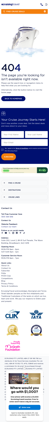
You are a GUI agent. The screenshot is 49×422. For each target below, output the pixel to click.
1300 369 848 (7, 217)
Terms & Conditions (9, 286)
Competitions (7, 278)
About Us (5, 265)
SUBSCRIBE (8, 157)
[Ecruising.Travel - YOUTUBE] (6, 233)
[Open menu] (46, 5)
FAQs (3, 273)
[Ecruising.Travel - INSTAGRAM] (13, 233)
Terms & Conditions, (21, 148)
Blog (3, 281)
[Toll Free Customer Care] (42, 4)
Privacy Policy (7, 283)
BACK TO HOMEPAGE (13, 99)
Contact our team (8, 227)
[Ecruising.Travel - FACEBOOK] (2, 233)
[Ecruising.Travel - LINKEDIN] (17, 233)
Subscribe (5, 271)
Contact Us (6, 268)
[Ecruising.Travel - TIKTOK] (24, 233)
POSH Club (6, 276)
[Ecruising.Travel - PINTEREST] (20, 233)
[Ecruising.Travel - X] (9, 233)
